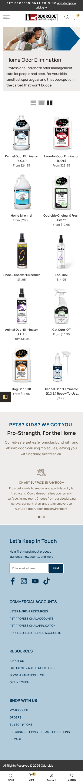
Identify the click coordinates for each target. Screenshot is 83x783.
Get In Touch (19, 682)
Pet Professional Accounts (31, 618)
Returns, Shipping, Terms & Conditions (40, 732)
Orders (15, 717)
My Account (19, 710)
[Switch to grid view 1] (41, 102)
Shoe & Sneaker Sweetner (21, 275)
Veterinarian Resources (29, 611)
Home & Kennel (21, 215)
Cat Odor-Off (61, 330)
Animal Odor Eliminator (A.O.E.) (21, 332)
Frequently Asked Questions (32, 668)
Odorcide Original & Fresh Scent (61, 217)
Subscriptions (21, 725)
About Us (17, 661)
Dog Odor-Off (21, 389)
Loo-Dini (61, 275)
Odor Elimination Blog (27, 675)
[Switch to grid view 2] (50, 102)
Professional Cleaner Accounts (35, 633)
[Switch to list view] (33, 102)
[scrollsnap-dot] (39, 517)
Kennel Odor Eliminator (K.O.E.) (21, 158)
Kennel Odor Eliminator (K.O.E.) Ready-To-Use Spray (61, 391)
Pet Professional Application (33, 626)
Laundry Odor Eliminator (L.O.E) (61, 158)
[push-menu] (6, 17)
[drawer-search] (66, 17)
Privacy (15, 739)
